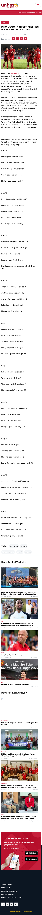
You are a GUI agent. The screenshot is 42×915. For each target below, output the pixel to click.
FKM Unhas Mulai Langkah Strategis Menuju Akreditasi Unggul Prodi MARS (18, 755)
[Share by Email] (25, 38)
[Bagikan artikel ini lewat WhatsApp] (21, 38)
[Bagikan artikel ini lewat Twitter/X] (17, 38)
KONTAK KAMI (6, 888)
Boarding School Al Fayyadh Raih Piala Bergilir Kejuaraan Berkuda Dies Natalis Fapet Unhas (19, 593)
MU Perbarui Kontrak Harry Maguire (15, 684)
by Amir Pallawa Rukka (6, 657)
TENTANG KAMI (6, 885)
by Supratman (4, 758)
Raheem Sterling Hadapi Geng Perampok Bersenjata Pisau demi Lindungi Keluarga (17, 624)
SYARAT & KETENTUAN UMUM (11, 898)
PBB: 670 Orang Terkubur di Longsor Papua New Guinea (19, 724)
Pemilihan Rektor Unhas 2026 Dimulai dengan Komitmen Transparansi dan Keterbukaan (18, 818)
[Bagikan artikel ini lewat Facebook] (13, 38)
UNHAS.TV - (15, 73)
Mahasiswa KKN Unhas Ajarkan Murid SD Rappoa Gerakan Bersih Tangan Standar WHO (19, 786)
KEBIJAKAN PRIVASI (7, 894)
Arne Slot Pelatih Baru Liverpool (13, 655)
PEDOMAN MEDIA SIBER (9, 891)
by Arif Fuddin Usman (6, 596)
